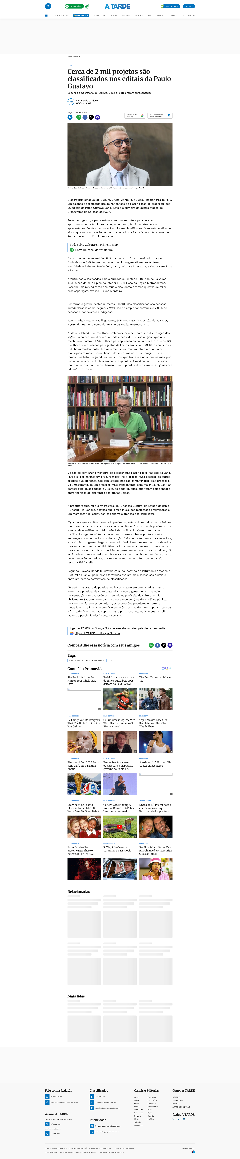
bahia (136, 1100)
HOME (70, 56)
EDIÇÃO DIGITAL (189, 16)
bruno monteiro (76, 660)
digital (137, 1119)
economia (138, 1125)
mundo (150, 1113)
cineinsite (138, 1110)
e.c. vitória (152, 1100)
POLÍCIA (160, 16)
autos (136, 1097)
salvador (138, 1122)
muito (150, 1110)
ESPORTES (126, 16)
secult (110, 660)
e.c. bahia (152, 1097)
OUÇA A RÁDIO (76, 6)
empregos (152, 1103)
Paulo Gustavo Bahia (95, 660)
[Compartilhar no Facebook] (85, 117)
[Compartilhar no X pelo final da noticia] (163, 645)
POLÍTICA (113, 16)
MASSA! (175, 1104)
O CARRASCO (173, 16)
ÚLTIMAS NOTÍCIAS (61, 16)
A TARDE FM (177, 1100)
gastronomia (153, 1107)
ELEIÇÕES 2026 (82, 15)
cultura (137, 1116)
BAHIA (150, 16)
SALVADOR (139, 16)
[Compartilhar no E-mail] (97, 117)
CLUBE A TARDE (171, 6)
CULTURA (77, 56)
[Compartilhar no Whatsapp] (78, 117)
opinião (151, 1116)
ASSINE (189, 6)
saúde (137, 1107)
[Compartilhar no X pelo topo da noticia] (91, 117)
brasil (136, 1103)
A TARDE (176, 1097)
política (151, 1119)
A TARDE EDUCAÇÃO (181, 1107)
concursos (138, 1113)
